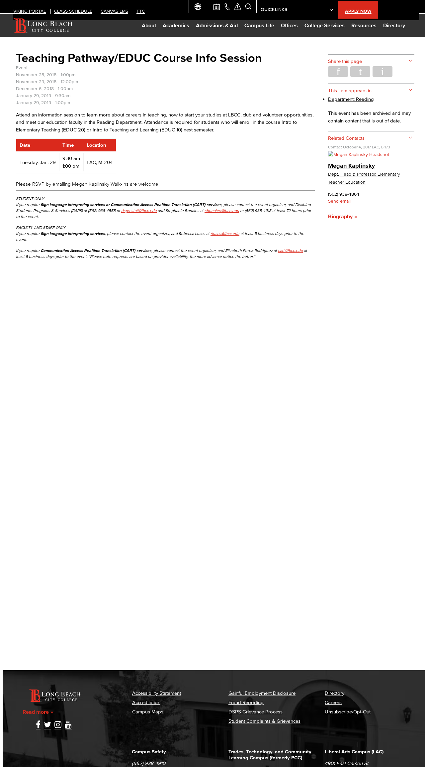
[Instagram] (58, 725)
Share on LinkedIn (382, 71)
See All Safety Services (237, 6)
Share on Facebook (338, 71)
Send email (339, 201)
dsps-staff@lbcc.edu (139, 210)
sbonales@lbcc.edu (222, 210)
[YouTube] (68, 725)
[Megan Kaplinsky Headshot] (358, 154)
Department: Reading (351, 99)
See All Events (216, 6)
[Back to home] (43, 25)
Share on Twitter (360, 71)
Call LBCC (227, 6)
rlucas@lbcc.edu (225, 233)
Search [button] (248, 6)
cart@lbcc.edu (290, 250)
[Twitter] (47, 725)
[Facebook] (38, 725)
